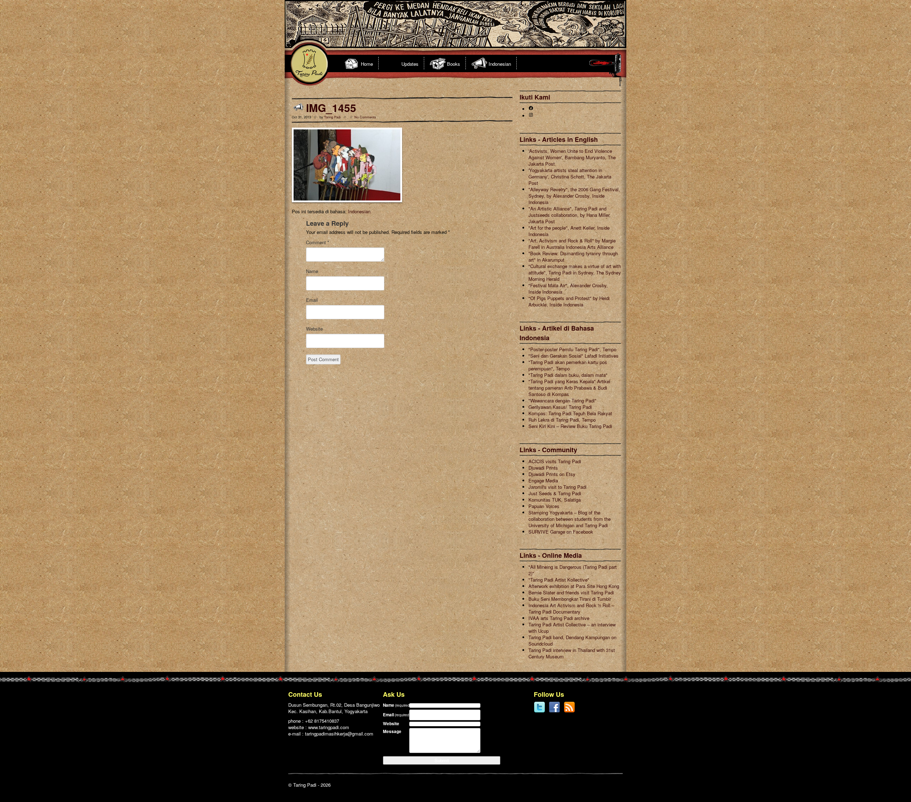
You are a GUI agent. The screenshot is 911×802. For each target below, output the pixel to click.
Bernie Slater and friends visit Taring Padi (571, 592)
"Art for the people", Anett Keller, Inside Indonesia (569, 230)
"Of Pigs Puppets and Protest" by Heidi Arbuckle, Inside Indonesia (569, 301)
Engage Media (543, 480)
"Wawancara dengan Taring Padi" (562, 400)
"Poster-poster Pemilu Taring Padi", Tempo (572, 349)
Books (453, 63)
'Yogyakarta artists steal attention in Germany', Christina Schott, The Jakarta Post (569, 176)
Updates (409, 63)
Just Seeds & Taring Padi (554, 493)
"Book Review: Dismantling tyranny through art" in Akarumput (573, 256)
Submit (442, 760)
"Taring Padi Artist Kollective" (558, 579)
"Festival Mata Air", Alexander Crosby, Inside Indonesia (568, 288)
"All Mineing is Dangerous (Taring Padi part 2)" (572, 570)
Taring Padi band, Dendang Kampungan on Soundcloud (572, 640)
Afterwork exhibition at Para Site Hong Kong (573, 586)
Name (312, 271)
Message (392, 731)
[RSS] (569, 711)
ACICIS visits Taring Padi (554, 461)
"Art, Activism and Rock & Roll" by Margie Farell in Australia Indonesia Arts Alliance (572, 243)
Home (367, 63)
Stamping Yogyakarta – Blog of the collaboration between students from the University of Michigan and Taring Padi (569, 519)
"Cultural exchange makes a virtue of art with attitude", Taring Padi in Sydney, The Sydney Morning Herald (574, 272)
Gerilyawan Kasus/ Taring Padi (560, 406)
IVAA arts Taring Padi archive (558, 618)
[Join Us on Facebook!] (554, 711)
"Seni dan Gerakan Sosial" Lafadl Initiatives (573, 355)
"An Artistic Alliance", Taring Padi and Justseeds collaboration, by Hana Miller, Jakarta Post (569, 215)
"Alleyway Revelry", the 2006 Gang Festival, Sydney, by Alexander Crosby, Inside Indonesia (574, 195)
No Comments (365, 117)
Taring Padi (332, 117)
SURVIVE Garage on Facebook (560, 531)
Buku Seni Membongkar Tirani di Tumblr (569, 598)
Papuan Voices (543, 506)
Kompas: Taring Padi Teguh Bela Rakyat (570, 413)
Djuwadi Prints (543, 467)
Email (312, 300)
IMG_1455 (331, 107)
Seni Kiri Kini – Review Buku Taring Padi (570, 426)
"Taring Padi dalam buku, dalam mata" (567, 374)
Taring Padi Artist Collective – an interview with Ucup (572, 627)
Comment (317, 242)
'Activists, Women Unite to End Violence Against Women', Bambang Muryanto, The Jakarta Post (572, 157)
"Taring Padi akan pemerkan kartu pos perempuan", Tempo (567, 365)
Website (314, 329)
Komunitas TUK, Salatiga (554, 499)
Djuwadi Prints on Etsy (551, 474)
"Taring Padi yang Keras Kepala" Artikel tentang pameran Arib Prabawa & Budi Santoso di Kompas (569, 387)
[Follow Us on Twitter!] (539, 711)
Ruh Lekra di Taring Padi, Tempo (562, 419)
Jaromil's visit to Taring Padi (557, 486)
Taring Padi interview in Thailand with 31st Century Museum (571, 653)
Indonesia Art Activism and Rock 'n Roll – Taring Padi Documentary (571, 608)
